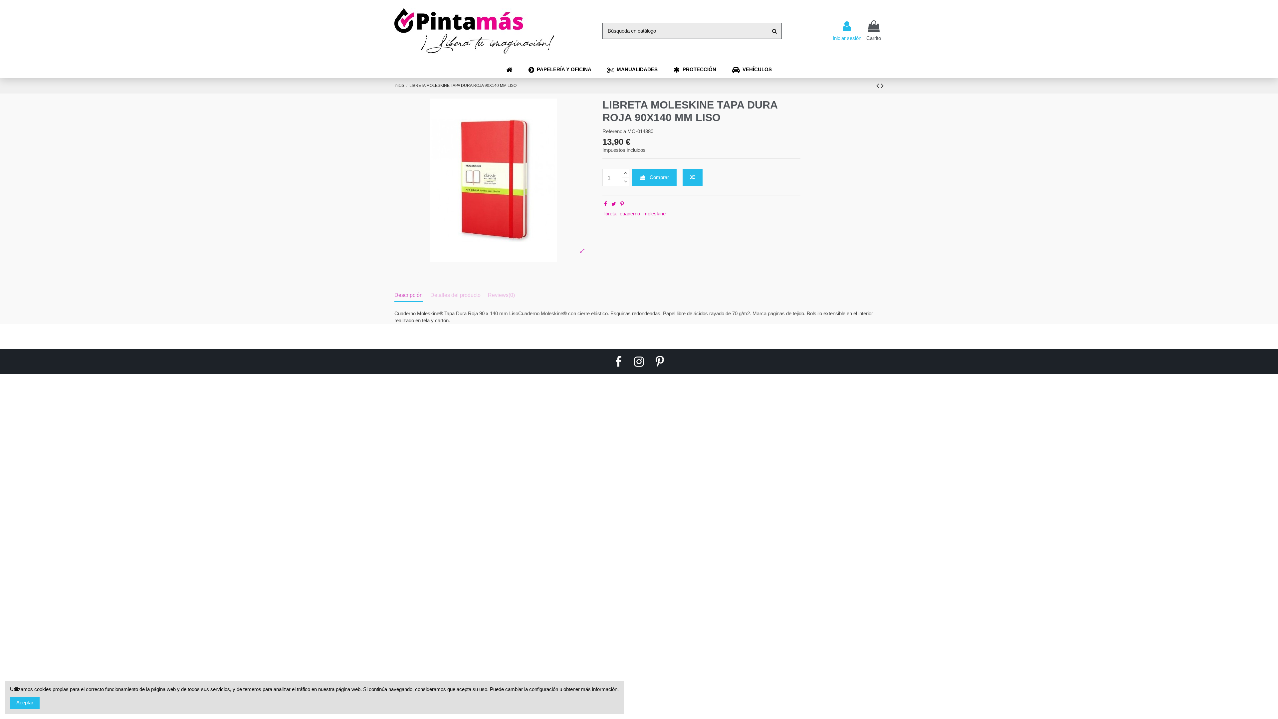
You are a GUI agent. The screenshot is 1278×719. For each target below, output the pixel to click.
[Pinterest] (622, 204)
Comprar (659, 177)
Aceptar (24, 702)
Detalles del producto (455, 295)
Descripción (408, 295)
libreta (609, 213)
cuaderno (630, 213)
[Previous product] (878, 86)
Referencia (614, 131)
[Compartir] (605, 204)
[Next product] (882, 86)
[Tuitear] (613, 204)
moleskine (654, 213)
